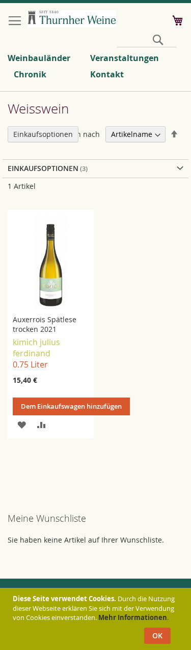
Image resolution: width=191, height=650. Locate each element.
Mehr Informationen (132, 617)
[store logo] (72, 18)
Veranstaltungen (124, 58)
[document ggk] (97, 619)
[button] (22, 424)
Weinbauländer (39, 58)
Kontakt (107, 74)
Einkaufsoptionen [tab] (43, 134)
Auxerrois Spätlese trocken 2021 (44, 324)
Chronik (30, 74)
